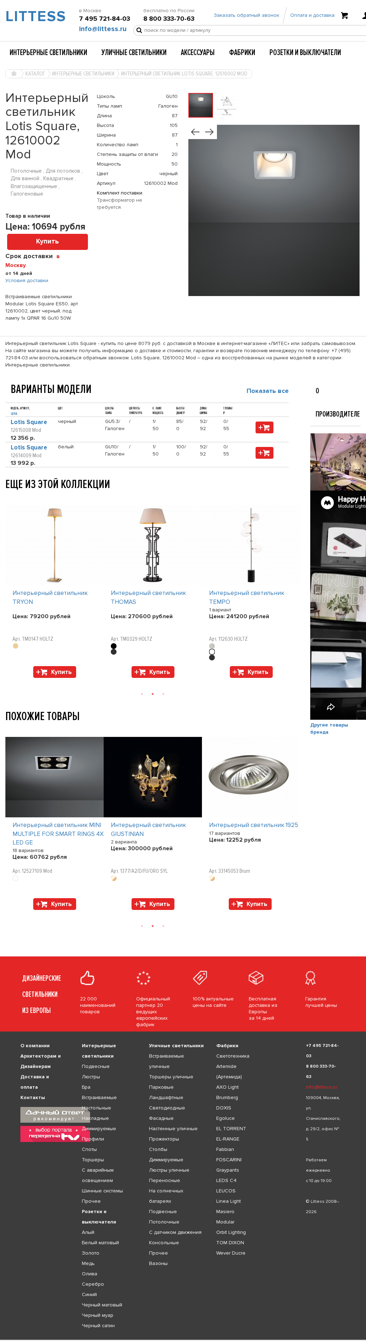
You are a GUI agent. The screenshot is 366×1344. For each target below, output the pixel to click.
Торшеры (93, 1160)
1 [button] (141, 694)
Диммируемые (99, 1129)
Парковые (161, 1087)
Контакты (32, 1097)
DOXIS (223, 1108)
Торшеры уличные (171, 1077)
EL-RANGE (227, 1139)
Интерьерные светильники (48, 53)
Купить (47, 241)
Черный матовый (102, 1305)
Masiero (225, 1211)
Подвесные (96, 1066)
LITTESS (30, 16)
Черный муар (97, 1315)
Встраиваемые (99, 1097)
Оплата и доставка (312, 15)
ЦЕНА (14, 414)
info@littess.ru (103, 29)
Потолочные (164, 1222)
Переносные (164, 1180)
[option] (54, 593)
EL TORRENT (231, 1129)
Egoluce (225, 1118)
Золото (90, 1253)
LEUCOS (226, 1191)
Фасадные (161, 1118)
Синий (89, 1294)
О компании (35, 1046)
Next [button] (9, 681)
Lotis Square (29, 422)
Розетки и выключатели (305, 53)
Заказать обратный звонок (246, 15)
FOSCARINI (229, 1160)
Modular (225, 1222)
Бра (86, 1087)
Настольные (96, 1108)
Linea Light (228, 1201)
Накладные (95, 1118)
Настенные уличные (173, 1129)
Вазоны (158, 1263)
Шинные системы (102, 1191)
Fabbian (225, 1149)
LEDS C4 (226, 1180)
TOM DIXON (230, 1243)
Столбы (158, 1149)
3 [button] (163, 694)
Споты (89, 1149)
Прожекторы (164, 1139)
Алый (88, 1232)
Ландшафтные (166, 1097)
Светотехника (232, 1056)
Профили (93, 1139)
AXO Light (227, 1087)
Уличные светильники (134, 53)
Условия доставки (26, 280)
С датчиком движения (175, 1232)
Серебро (93, 1284)
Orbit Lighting (231, 1232)
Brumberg (227, 1097)
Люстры (91, 1077)
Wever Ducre (231, 1253)
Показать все (268, 391)
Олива (89, 1274)
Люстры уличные (169, 1170)
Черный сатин (98, 1326)
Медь (88, 1263)
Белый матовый (100, 1243)
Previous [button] (9, 497)
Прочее (91, 1201)
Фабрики (242, 53)
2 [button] (152, 694)
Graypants (227, 1170)
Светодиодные (167, 1108)
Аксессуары (198, 53)
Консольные (164, 1243)
